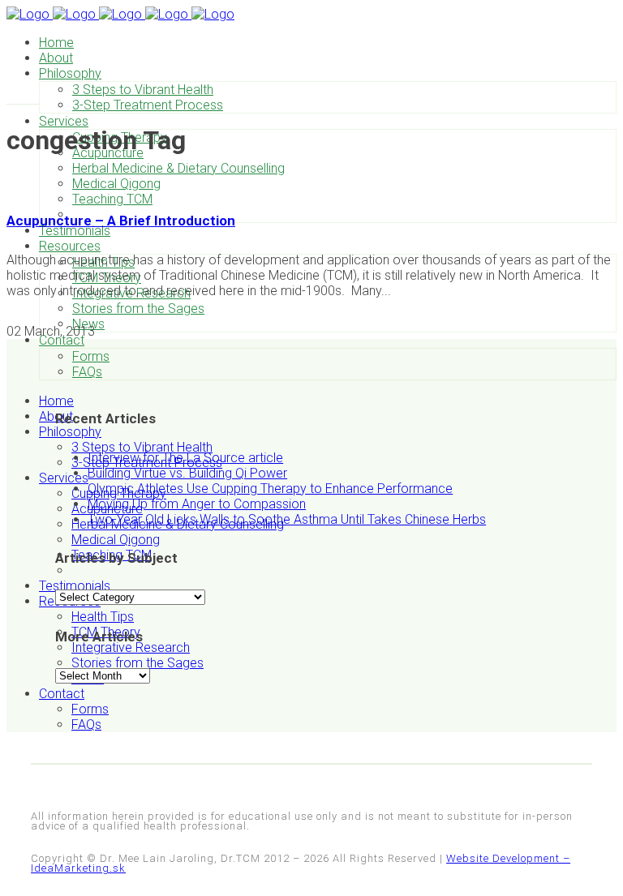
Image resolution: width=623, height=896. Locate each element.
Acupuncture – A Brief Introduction (120, 220)
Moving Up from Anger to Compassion (197, 504)
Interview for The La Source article (185, 457)
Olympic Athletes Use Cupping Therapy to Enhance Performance (270, 488)
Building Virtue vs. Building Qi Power (187, 473)
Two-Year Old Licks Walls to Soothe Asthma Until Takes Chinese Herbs (287, 519)
